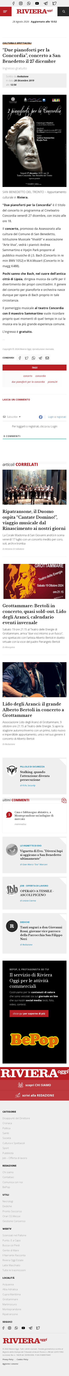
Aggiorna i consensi (10, 1363)
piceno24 (52, 381)
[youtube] (37, 3)
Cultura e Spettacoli (17, 43)
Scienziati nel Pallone (14, 1235)
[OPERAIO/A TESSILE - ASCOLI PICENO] (34, 893)
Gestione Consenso (14, 1221)
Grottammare (10, 1299)
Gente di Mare (11, 1250)
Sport (6, 1148)
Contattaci (8, 1177)
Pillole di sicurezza (32, 766)
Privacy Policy (8, 1359)
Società (7, 1138)
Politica (6, 1128)
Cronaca (7, 1123)
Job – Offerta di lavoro (15, 1158)
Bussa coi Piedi (11, 1245)
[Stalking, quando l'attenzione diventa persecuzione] (34, 776)
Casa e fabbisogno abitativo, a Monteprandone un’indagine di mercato (34, 815)
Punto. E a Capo (12, 1240)
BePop (6, 1187)
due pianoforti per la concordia (28, 381)
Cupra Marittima (12, 1294)
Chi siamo (8, 1172)
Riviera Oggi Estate (13, 1260)
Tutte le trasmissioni (14, 1270)
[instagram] (20, 3)
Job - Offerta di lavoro (34, 885)
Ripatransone (10, 1314)
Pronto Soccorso (12, 1211)
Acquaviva (8, 1284)
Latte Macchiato (11, 1265)
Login (50, 416)
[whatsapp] (28, 3)
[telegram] (46, 3)
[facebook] (13, 3)
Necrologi (8, 1201)
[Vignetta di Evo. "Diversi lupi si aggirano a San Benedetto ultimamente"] (34, 855)
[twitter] (54, 3)
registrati (61, 416)
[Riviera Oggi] (34, 11)
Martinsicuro (10, 1304)
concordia (40, 375)
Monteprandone (12, 1309)
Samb (6, 1133)
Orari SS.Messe (11, 1216)
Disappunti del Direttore (16, 1118)
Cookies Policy (22, 1359)
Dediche (24, 922)
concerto (27, 375)
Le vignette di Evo (31, 845)
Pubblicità (8, 1153)
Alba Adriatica (10, 1289)
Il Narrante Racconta (14, 1255)
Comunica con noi (13, 1182)
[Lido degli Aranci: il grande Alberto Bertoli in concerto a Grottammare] (34, 703)
